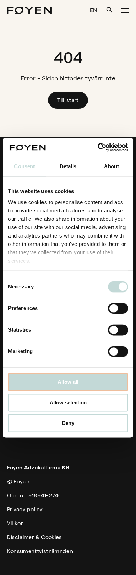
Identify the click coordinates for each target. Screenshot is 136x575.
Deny (68, 423)
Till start (68, 100)
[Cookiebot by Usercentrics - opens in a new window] (98, 147)
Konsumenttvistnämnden (40, 551)
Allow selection (68, 402)
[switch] (118, 308)
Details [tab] (68, 166)
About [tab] (111, 166)
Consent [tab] (24, 166)
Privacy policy (25, 509)
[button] (109, 10)
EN (93, 10)
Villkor (15, 523)
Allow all (68, 382)
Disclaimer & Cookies (34, 537)
